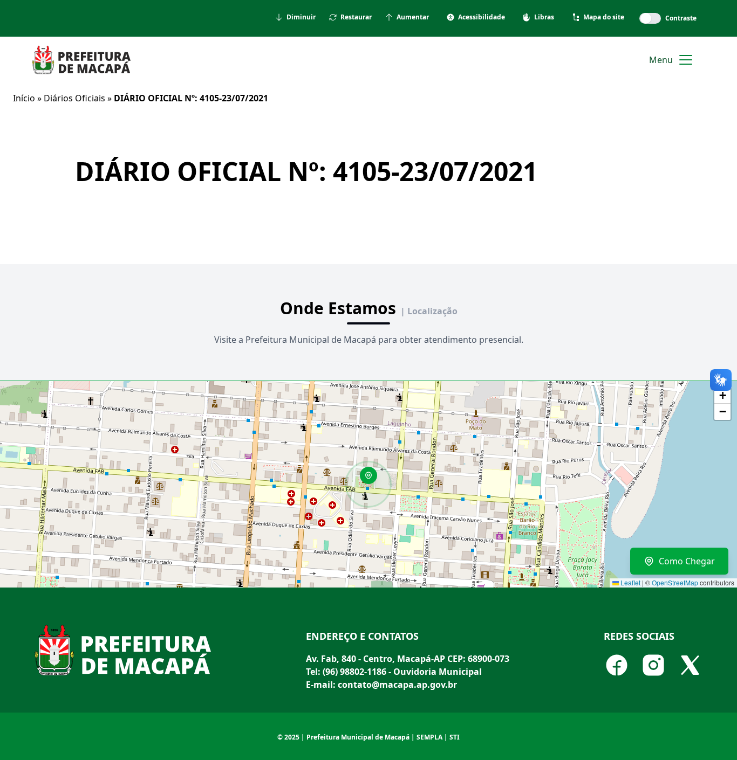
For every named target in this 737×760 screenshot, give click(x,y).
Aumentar (413, 17)
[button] (372, 479)
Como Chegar (687, 561)
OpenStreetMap (675, 582)
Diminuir (301, 17)
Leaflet (629, 582)
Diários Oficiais (74, 98)
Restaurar (356, 17)
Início (24, 98)
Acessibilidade (481, 17)
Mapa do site (603, 17)
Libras (544, 17)
